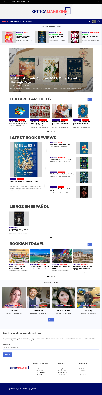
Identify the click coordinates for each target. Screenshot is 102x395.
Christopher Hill (33, 127)
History (40, 369)
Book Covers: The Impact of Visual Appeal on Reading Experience (81, 123)
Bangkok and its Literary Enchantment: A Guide (17, 267)
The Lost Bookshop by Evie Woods (61, 159)
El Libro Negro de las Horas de (18, 229)
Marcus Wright (76, 127)
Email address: (7, 344)
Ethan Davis (84, 40)
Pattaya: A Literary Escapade (39, 266)
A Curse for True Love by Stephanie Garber (61, 189)
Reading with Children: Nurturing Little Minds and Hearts (60, 123)
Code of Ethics (40, 372)
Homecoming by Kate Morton (56, 37)
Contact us (83, 374)
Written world (27, 21)
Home (4, 21)
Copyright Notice (62, 372)
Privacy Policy (62, 369)
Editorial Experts (40, 370)
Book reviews (14, 21)
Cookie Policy (62, 370)
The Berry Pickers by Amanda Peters (62, 174)
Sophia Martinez (12, 233)
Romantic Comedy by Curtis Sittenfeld (23, 37)
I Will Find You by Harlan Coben (90, 37)
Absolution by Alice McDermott (60, 144)
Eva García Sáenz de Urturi (17, 231)
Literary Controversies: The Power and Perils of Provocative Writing (39, 123)
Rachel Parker (19, 40)
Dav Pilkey (88, 311)
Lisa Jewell (14, 311)
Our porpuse (61, 374)
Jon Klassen (38, 311)
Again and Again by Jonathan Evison (24, 182)
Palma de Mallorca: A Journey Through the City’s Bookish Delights (82, 268)
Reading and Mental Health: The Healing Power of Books (18, 122)
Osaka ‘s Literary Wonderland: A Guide (61, 267)
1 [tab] (48, 131)
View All (51, 320)
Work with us (40, 374)
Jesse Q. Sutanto (63, 311)
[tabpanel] (19, 116)
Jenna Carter (52, 40)
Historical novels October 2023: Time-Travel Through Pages (43, 80)
